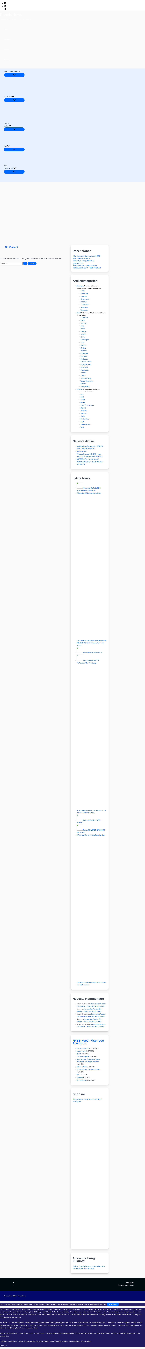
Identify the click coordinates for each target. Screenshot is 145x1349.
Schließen (3, 1346)
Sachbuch (84, 359)
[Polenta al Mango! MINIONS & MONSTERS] (87, 263)
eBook (82, 402)
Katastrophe (84, 340)
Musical (83, 345)
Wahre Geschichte (86, 381)
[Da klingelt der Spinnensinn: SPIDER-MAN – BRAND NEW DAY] (87, 258)
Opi (78, 1075)
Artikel (82, 291)
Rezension (84, 310)
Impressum (130, 1282)
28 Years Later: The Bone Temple (88, 1069)
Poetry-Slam (84, 419)
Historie (83, 334)
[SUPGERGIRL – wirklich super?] (85, 265)
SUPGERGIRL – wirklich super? (88, 459)
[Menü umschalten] (14, 75)
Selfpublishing (85, 364)
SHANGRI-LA (81, 451)
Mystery (83, 348)
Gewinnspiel (84, 299)
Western (83, 384)
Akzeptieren (113, 1304)
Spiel (82, 422)
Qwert (79, 1054)
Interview (83, 302)
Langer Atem (81, 1051)
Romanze (83, 356)
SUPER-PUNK (82, 1067)
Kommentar (84, 304)
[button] (19, 71)
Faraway (80, 1077)
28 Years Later (82, 1080)
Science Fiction (85, 362)
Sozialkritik (84, 367)
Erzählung (84, 293)
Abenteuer (84, 318)
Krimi (82, 342)
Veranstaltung (85, 424)
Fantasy (83, 331)
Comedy (83, 323)
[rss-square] (5, 6)
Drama (82, 329)
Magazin (83, 413)
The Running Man (83, 1056)
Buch (82, 397)
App (81, 394)
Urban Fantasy (85, 378)
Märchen (83, 351)
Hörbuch (83, 411)
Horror (82, 337)
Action (82, 320)
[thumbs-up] (5, 9)
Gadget (83, 408)
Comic (82, 400)
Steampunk (84, 370)
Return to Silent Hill (83, 1048)
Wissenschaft (85, 386)
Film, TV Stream (87, 405)
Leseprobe (84, 307)
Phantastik (84, 353)
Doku (82, 326)
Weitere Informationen (98, 1304)
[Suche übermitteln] (25, 263)
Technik (83, 373)
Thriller (82, 375)
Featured (83, 296)
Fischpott (79, 1043)
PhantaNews (11, 14)
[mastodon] (5, 4)
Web (82, 427)
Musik (82, 416)
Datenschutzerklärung (126, 1285)
